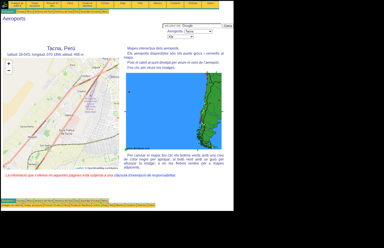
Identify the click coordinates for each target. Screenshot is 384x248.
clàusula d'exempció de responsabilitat (144, 175)
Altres (105, 11)
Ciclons (105, 3)
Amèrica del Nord (43, 11)
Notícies (192, 3)
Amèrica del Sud (63, 11)
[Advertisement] (82, 34)
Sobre (210, 3)
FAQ (140, 3)
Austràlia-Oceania (90, 11)
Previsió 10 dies (52, 4)
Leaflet (79, 168)
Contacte (175, 3)
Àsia (76, 11)
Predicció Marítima (87, 4)
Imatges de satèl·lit (17, 4)
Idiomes (158, 3)
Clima (70, 3)
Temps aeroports (35, 4)
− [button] (8, 70)
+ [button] (8, 63)
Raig (122, 3)
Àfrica (29, 11)
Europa (21, 11)
